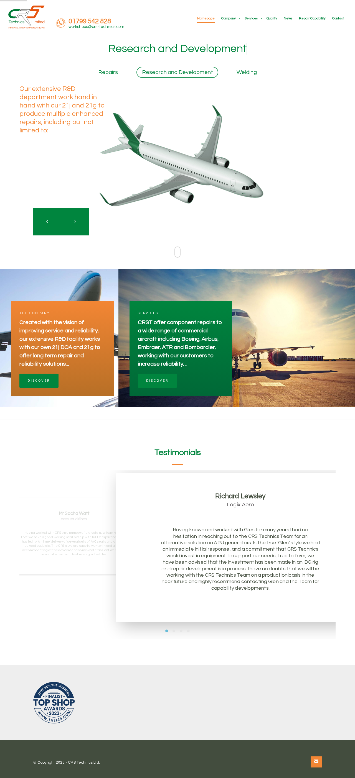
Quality (272, 18)
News (288, 18)
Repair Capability (312, 18)
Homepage (206, 18)
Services (251, 18)
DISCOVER (39, 380)
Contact (338, 18)
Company (228, 18)
